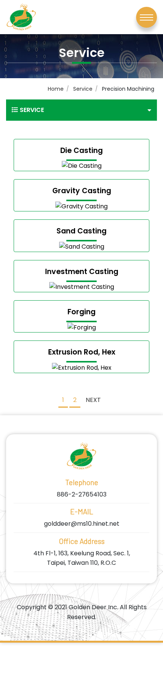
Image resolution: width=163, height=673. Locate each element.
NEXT (93, 400)
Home (56, 89)
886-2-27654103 (82, 494)
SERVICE (32, 110)
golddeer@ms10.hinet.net (81, 523)
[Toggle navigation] (146, 17)
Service (82, 89)
